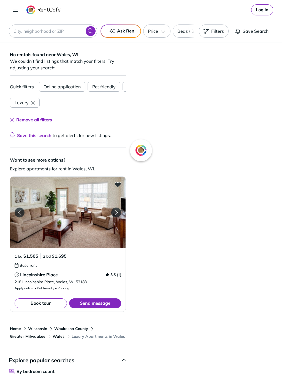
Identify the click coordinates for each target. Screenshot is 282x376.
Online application (62, 86)
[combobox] (53, 31)
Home (15, 328)
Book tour (41, 303)
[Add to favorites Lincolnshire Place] (118, 184)
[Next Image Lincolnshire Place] (116, 212)
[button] (68, 212)
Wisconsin (37, 328)
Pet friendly (104, 86)
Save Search (256, 31)
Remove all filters (34, 119)
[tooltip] (26, 265)
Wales (58, 336)
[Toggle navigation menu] (15, 10)
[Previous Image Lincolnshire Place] (20, 212)
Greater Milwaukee (27, 336)
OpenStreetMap (232, 360)
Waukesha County (71, 328)
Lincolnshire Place (39, 274)
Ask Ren (125, 31)
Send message (95, 303)
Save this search (34, 135)
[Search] (91, 31)
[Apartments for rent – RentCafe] (43, 10)
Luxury (22, 102)
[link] (262, 9)
